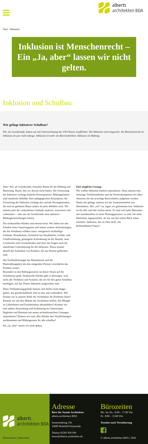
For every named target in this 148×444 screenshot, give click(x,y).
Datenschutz (9, 437)
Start (5, 29)
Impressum (23, 437)
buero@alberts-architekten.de (67, 436)
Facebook (103, 430)
